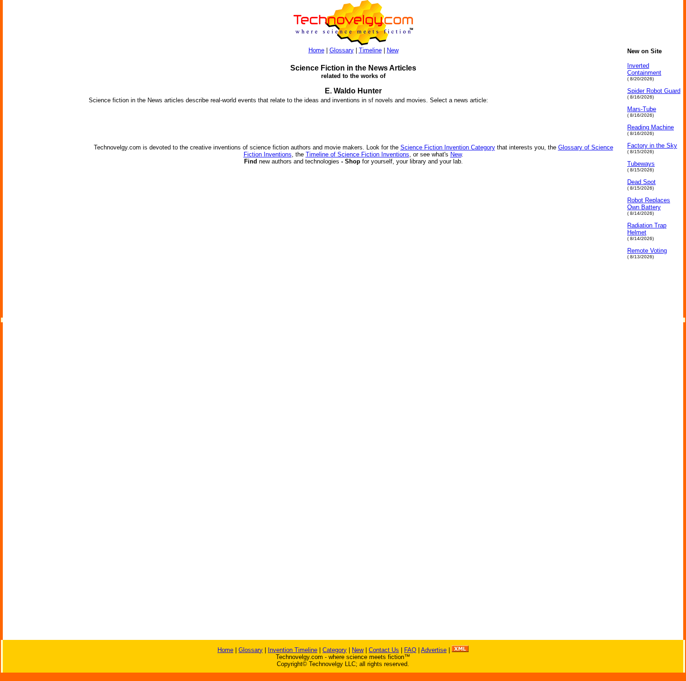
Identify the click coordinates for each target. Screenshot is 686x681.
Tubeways (641, 163)
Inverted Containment (644, 69)
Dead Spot (641, 181)
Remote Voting (647, 250)
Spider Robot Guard (653, 90)
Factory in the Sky (652, 145)
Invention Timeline (292, 649)
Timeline (370, 50)
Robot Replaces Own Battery (648, 204)
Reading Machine (650, 127)
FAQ (410, 649)
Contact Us (384, 649)
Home (316, 50)
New (393, 50)
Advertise (434, 649)
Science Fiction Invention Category (447, 147)
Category (334, 649)
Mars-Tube (641, 109)
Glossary (341, 50)
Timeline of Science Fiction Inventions (357, 154)
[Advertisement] (40, 188)
